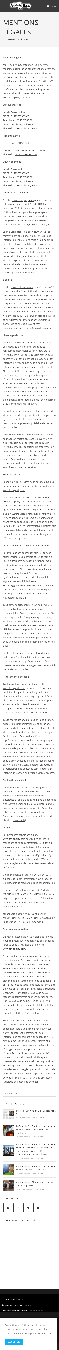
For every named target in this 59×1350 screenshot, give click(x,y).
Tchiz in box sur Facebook (20, 1220)
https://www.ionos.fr (26, 154)
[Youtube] (37, 1207)
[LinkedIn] (27, 1207)
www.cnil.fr (19, 820)
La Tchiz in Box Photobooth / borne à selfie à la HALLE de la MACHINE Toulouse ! (35, 1129)
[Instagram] (17, 1207)
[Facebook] (7, 1207)
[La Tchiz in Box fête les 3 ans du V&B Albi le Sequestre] (8, 1185)
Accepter (14, 1341)
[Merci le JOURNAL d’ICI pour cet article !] (8, 1113)
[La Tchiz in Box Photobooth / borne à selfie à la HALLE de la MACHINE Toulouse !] (8, 1130)
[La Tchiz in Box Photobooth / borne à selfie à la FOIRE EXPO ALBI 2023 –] (8, 1169)
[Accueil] (4, 39)
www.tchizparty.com (14, 97)
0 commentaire (38, 1118)
